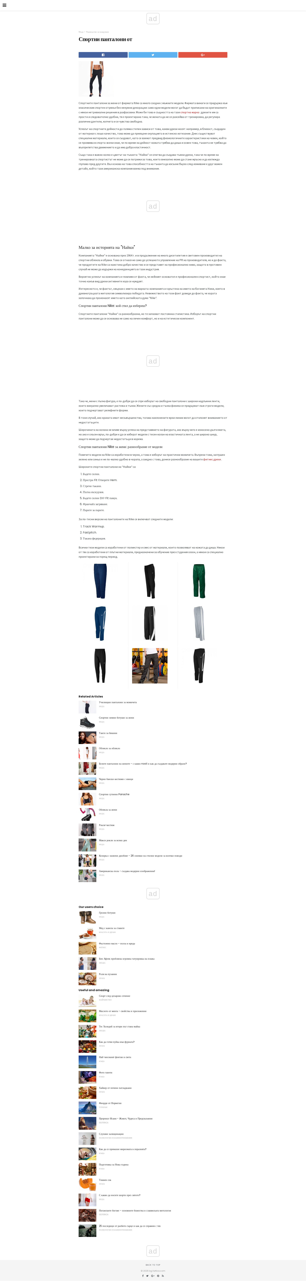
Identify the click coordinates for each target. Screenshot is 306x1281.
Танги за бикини (108, 733)
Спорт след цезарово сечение (114, 996)
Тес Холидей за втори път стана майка (119, 1026)
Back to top (153, 1264)
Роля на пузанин (108, 974)
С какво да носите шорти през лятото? (119, 1195)
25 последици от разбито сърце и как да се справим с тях (130, 1226)
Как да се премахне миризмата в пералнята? (122, 1149)
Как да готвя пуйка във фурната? (117, 1042)
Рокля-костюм (106, 825)
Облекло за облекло (109, 748)
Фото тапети (105, 1072)
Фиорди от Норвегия (110, 1103)
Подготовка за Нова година (113, 1164)
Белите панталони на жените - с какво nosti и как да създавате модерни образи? (143, 763)
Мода (81, 31)
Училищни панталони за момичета (118, 702)
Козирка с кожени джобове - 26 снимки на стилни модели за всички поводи (140, 855)
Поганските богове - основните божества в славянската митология (135, 1210)
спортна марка (189, 112)
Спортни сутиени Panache (114, 794)
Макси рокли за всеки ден (113, 840)
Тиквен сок (105, 1180)
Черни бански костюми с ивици (116, 779)
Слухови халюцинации (111, 1134)
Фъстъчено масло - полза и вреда (117, 943)
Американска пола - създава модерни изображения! (127, 871)
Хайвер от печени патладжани (115, 1088)
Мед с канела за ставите (111, 928)
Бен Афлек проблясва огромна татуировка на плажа (126, 958)
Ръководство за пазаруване (97, 31)
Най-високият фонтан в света (115, 1057)
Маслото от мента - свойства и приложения (122, 1011)
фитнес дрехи (212, 459)
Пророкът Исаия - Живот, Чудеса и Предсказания (125, 1118)
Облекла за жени (108, 809)
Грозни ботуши (107, 912)
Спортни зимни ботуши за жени (116, 717)
